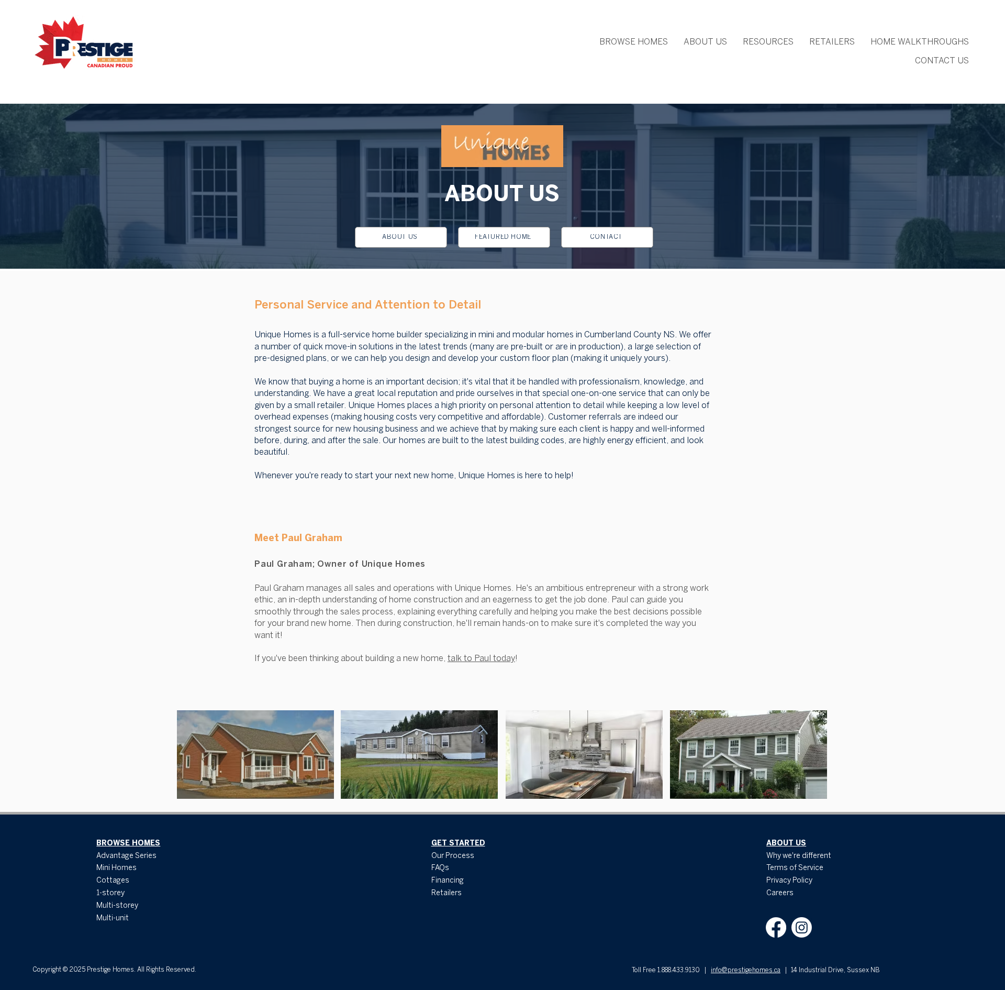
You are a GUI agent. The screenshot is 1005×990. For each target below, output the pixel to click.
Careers (780, 893)
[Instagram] (801, 927)
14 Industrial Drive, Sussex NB (835, 970)
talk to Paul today (481, 659)
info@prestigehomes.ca (745, 970)
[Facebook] (776, 927)
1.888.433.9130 (678, 970)
